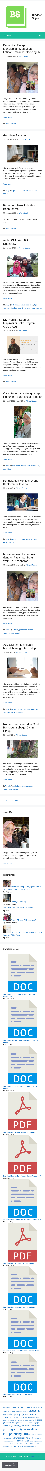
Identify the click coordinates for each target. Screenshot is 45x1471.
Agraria (8, 786)
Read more (7, 117)
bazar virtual (7, 1411)
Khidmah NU (22, 1423)
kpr (35, 305)
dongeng (34, 1414)
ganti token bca (29, 1420)
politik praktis (9, 1441)
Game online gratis (8, 1420)
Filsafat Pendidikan (34, 1417)
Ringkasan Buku (17, 1443)
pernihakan (35, 466)
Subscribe (9, 1465)
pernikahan (32, 630)
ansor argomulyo (11, 1407)
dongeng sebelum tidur (12, 1417)
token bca (17, 1446)
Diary (7, 191)
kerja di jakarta (32, 539)
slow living (22, 308)
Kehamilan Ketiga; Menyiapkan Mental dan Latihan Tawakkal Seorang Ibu (22, 49)
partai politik (32, 1434)
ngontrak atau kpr (10, 308)
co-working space (18, 539)
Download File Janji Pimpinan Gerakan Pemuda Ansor (20, 1041)
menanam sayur (27, 786)
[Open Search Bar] (40, 35)
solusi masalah (16, 712)
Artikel (7, 466)
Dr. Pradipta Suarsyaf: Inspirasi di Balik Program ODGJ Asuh (19, 323)
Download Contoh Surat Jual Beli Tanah (17, 1394)
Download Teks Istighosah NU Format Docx (19, 1307)
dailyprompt (16, 1414)
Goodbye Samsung (15, 135)
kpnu (32, 1423)
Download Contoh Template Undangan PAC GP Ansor (20, 1087)
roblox (24, 1443)
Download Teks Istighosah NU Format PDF (18, 1263)
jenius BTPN (11, 1423)
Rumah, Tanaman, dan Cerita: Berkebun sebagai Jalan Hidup (22, 728)
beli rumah (15, 305)
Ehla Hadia (25, 1417)
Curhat (7, 630)
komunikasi (25, 466)
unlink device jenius (30, 1446)
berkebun (16, 786)
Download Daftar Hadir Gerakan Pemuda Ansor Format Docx (20, 995)
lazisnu (17, 1426)
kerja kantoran (8, 542)
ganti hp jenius (19, 1420)
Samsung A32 (7, 1446)
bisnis (25, 1411)
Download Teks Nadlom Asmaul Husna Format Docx (22, 1220)
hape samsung (25, 191)
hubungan (16, 466)
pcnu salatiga (9, 1438)
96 (12, 801)
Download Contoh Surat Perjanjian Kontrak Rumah (21, 1351)
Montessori (26, 1426)
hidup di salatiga (27, 305)
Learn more (7, 863)
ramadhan (33, 1441)
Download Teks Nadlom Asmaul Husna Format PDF (22, 1176)
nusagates (14, 1429)
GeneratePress (34, 1456)
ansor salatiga (26, 1407)
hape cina (15, 191)
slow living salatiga (34, 308)
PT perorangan (21, 1441)
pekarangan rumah (10, 789)
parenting (18, 1434)
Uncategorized (10, 124)
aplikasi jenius (37, 1407)
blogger (35, 1410)
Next (18, 801)
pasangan (23, 630)
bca (13, 1411)
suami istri (7, 469)
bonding (6, 1414)
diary (27, 1414)
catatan (15, 630)
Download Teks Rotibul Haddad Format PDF (19, 1132)
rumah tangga (8, 633)
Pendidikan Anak (24, 1438)
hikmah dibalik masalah (20, 709)
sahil (30, 1443)
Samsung (35, 1443)
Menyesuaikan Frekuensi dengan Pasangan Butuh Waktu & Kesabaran (19, 558)
